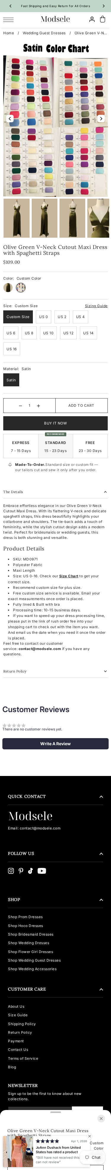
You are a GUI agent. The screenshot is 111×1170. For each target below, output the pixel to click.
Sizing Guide (96, 306)
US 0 (43, 317)
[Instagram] (11, 871)
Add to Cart (81, 405)
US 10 (48, 333)
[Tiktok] (30, 871)
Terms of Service (23, 1058)
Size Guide (18, 1015)
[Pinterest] (21, 871)
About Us (16, 1006)
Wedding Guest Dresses (44, 33)
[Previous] (10, 5)
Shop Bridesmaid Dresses (31, 934)
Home (8, 33)
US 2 (62, 317)
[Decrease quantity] (20, 405)
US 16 (12, 349)
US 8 (29, 333)
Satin (11, 380)
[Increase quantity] (38, 405)
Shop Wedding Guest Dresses (34, 960)
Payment (16, 1041)
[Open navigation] (10, 19)
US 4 (80, 317)
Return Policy (20, 1032)
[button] (55, 743)
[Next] (103, 5)
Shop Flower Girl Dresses (30, 951)
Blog (12, 1067)
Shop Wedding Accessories (32, 969)
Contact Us (18, 1049)
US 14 (88, 333)
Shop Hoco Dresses (25, 925)
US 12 (68, 333)
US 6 (11, 333)
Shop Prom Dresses (25, 917)
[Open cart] (103, 19)
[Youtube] (42, 871)
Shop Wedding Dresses (28, 943)
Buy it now (55, 423)
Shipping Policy (22, 1024)
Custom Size (18, 317)
